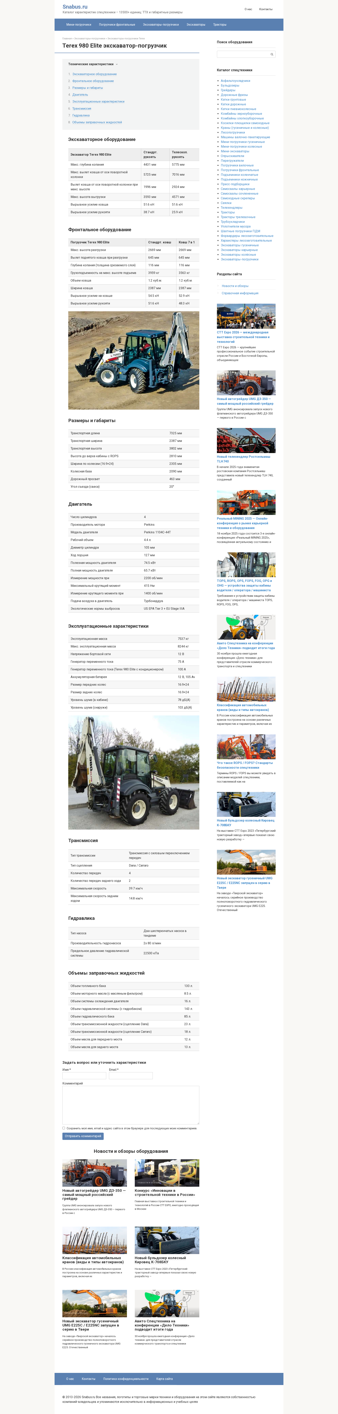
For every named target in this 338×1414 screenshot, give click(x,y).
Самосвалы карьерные (238, 189)
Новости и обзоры (235, 286)
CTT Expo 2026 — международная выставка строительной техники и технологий (243, 337)
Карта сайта (164, 1379)
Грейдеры (228, 90)
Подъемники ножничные (239, 179)
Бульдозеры (230, 85)
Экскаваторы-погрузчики (161, 24)
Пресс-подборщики (235, 184)
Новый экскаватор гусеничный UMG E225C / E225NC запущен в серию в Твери (90, 1325)
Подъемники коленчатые (239, 175)
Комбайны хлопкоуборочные (242, 118)
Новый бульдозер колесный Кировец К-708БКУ (160, 1260)
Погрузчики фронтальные (117, 24)
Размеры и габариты (87, 88)
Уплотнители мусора (236, 226)
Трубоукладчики (233, 222)
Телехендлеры (232, 207)
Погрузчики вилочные (237, 165)
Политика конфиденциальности (125, 1379)
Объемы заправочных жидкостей (97, 122)
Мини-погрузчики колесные (241, 146)
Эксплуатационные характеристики (98, 101)
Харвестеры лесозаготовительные (246, 240)
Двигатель (80, 95)
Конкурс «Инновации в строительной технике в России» (165, 1192)
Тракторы (220, 24)
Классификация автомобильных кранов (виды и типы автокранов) (93, 1260)
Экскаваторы (196, 24)
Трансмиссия (81, 108)
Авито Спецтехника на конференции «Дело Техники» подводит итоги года (162, 1325)
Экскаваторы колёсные (238, 254)
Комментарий (72, 1083)
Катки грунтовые (233, 99)
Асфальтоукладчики (235, 81)
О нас (248, 9)
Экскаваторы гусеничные (240, 245)
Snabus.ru (75, 7)
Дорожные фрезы (234, 95)
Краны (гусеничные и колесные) (245, 128)
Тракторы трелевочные (238, 217)
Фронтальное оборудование (93, 81)
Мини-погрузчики (78, 24)
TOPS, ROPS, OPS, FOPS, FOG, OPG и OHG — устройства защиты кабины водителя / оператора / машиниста (244, 585)
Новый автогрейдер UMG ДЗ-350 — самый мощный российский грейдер (94, 1194)
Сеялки (226, 203)
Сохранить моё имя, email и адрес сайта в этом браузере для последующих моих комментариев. (132, 1128)
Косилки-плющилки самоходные (245, 123)
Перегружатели (232, 161)
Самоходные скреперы (238, 198)
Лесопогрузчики (233, 132)
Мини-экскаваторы (235, 151)
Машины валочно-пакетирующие (245, 137)
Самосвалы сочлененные (239, 193)
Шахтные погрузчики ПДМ (240, 231)
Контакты (265, 9)
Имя (66, 1070)
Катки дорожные (233, 104)
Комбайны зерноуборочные (241, 114)
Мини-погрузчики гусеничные (243, 142)
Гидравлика (81, 115)
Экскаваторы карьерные (239, 250)
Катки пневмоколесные (238, 109)
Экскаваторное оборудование (94, 74)
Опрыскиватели (232, 156)
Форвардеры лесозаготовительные (247, 236)
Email (114, 1070)
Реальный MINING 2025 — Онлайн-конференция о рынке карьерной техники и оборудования (242, 523)
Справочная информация (240, 293)
